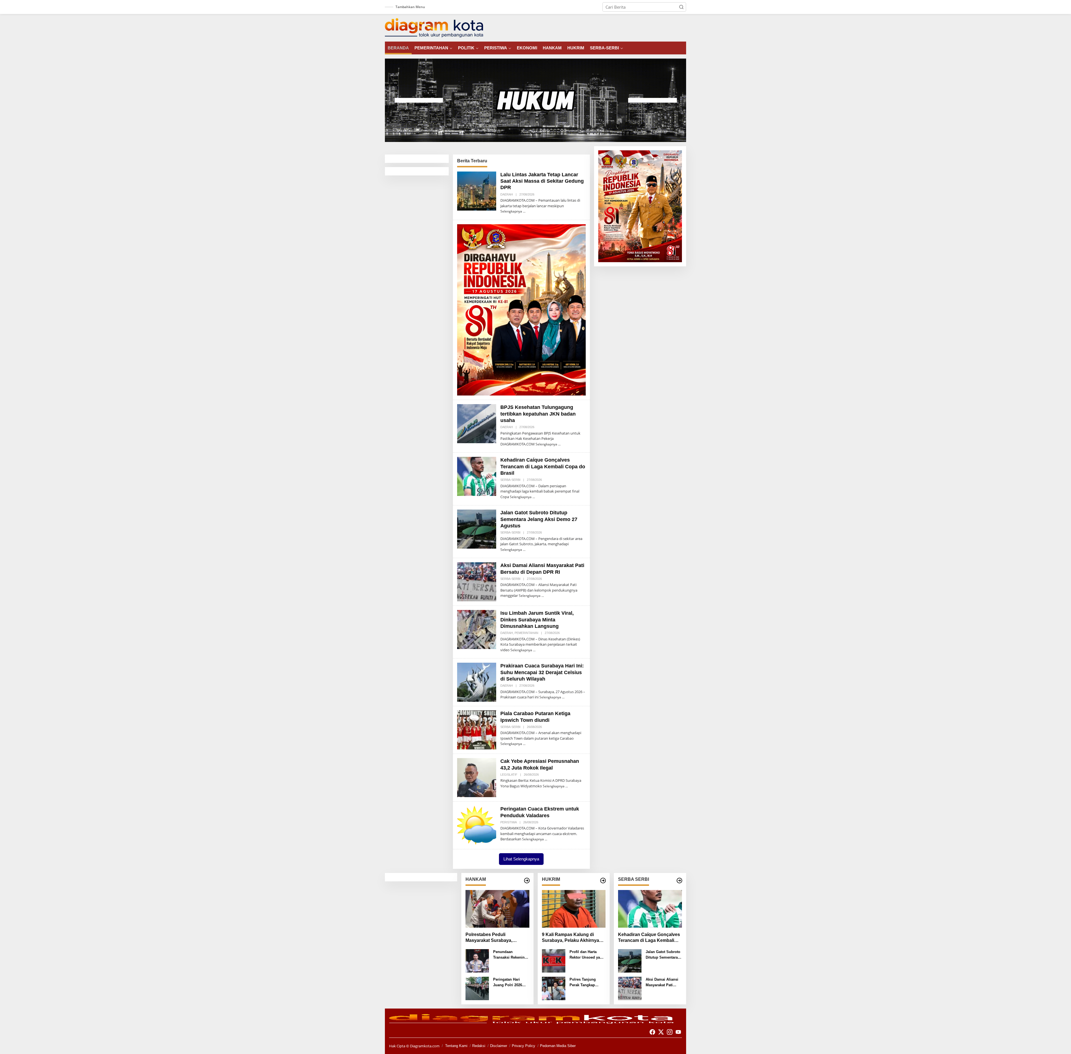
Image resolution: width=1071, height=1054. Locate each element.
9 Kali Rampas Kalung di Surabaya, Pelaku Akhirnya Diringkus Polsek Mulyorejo (571, 938)
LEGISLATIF (508, 774)
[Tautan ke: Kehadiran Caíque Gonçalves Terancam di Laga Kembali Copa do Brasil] (476, 476)
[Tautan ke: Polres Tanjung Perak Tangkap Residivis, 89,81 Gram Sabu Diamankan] (553, 988)
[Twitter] (661, 1032)
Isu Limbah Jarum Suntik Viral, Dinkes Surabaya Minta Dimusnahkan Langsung (537, 619)
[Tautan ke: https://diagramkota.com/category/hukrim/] (603, 880)
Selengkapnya (511, 211)
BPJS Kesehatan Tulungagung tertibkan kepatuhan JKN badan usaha (538, 413)
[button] (681, 7)
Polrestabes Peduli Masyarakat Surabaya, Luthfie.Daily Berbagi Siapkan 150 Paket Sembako (496, 938)
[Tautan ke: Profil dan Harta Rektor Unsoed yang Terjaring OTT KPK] (553, 960)
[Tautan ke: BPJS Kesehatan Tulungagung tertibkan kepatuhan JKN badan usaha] (476, 423)
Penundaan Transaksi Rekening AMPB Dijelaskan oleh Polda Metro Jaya (510, 955)
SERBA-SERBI (510, 479)
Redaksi (478, 1046)
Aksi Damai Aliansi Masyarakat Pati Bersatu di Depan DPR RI (662, 982)
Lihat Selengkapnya (521, 859)
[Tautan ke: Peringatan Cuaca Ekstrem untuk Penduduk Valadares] (476, 825)
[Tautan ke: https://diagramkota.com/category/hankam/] (527, 880)
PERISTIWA (508, 822)
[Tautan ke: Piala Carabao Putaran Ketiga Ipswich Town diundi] (476, 729)
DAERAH (506, 194)
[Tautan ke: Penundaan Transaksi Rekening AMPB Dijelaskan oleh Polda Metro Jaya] (477, 960)
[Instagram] (669, 1032)
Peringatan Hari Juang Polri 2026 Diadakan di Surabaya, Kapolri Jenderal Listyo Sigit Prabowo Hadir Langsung (511, 982)
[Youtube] (678, 1032)
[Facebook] (652, 1032)
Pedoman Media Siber (558, 1046)
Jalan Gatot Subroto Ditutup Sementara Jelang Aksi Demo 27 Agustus (538, 519)
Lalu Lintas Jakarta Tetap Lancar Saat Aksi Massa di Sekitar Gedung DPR (542, 181)
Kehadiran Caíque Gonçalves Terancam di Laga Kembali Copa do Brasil (542, 466)
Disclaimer (498, 1046)
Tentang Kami (456, 1046)
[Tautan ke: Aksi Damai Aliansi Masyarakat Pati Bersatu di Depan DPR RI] (476, 581)
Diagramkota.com (424, 1045)
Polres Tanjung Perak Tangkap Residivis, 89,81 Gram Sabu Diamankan (583, 982)
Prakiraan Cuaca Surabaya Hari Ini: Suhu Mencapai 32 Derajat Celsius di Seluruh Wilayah (542, 672)
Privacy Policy (523, 1046)
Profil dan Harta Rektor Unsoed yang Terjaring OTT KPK (587, 955)
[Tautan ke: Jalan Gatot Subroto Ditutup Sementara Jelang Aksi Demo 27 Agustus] (476, 528)
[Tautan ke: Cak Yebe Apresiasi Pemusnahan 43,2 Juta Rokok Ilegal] (476, 777)
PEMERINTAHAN (526, 633)
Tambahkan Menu (410, 6)
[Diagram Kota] (434, 27)
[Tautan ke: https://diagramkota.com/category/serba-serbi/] (679, 880)
